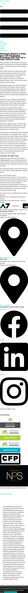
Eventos (2, 46)
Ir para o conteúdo (5, 1)
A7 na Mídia (3, 44)
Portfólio (2, 48)
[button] (14, 23)
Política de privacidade (11, 592)
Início (1, 41)
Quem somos (3, 43)
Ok (4, 592)
